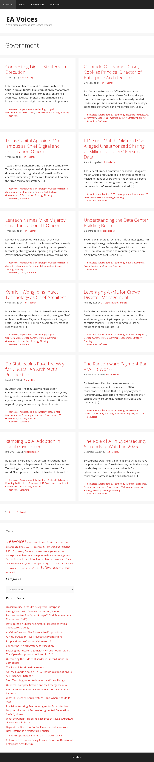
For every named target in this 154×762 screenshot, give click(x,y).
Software (102, 121)
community (19, 551)
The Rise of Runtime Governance (25, 667)
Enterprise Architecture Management (51, 555)
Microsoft (55, 559)
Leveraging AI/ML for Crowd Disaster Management (112, 294)
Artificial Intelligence (58, 188)
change (66, 546)
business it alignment (44, 546)
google (29, 559)
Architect (42, 542)
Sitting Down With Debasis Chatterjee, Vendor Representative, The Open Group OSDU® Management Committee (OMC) (38, 615)
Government (28, 112)
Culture (29, 551)
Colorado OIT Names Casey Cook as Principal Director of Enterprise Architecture (113, 71)
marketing (46, 559)
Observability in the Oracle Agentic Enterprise (33, 607)
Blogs (22, 547)
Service (36, 568)
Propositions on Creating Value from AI (29, 641)
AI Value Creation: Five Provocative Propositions (34, 632)
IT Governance (42, 112)
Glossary (55, 4)
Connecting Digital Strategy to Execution (35, 69)
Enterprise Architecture (19, 555)
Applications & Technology (33, 109)
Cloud (22, 272)
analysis (34, 542)
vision (14, 572)
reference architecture (15, 568)
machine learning (118, 117)
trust (67, 567)
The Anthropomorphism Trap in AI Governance (34, 735)
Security (101, 197)
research (29, 568)
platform (55, 563)
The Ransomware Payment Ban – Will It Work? (116, 366)
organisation (28, 563)
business (29, 547)
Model (62, 559)
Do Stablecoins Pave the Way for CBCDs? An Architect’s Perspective (34, 369)
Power (71, 563)
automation (63, 542)
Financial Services (13, 559)
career (58, 546)
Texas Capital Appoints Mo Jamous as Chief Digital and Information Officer (32, 145)
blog (17, 546)
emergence (50, 551)
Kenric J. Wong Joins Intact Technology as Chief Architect (35, 294)
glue (23, 559)
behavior (10, 547)
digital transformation (22, 192)
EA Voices (8, 4)
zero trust (141, 413)
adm (29, 542)
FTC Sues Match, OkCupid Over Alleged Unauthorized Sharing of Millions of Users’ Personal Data (115, 148)
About (22, 4)
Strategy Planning (60, 112)
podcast (63, 563)
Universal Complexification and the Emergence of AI (37, 685)
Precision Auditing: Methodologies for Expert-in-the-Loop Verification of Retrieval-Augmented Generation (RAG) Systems (37, 710)
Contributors (37, 4)
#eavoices (13, 109)
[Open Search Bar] (149, 4)
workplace (129, 413)
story (57, 567)
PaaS (36, 563)
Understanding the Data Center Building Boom (116, 222)
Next (24, 512)
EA (44, 551)
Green (87, 266)
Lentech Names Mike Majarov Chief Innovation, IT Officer (35, 222)
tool (63, 568)
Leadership (103, 117)
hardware (36, 559)
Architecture (52, 542)
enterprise (59, 551)
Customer (38, 551)
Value (8, 571)
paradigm (44, 563)
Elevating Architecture (137, 114)
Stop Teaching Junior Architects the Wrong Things (35, 680)
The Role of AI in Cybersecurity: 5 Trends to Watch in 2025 (115, 444)
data (7, 192)
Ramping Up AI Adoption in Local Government (32, 444)
